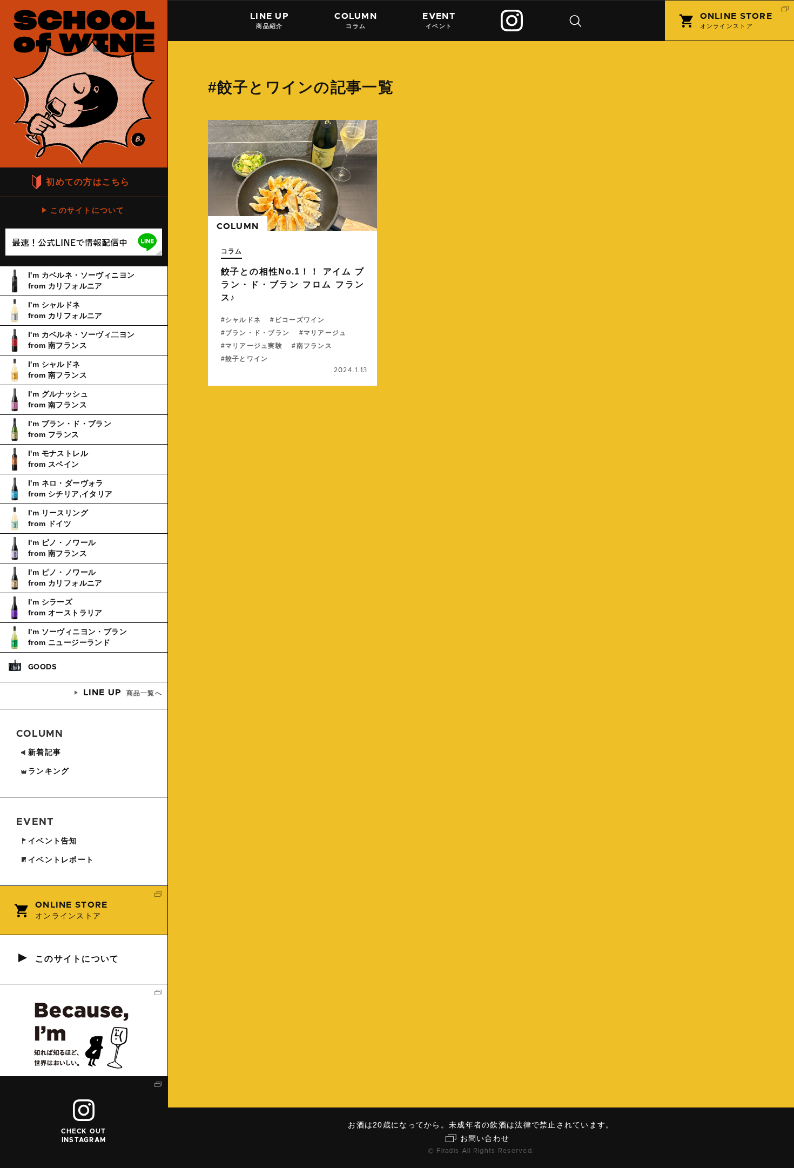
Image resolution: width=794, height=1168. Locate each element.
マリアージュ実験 (253, 346)
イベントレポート (61, 859)
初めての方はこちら (88, 181)
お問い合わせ (485, 1138)
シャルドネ (243, 320)
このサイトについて (87, 210)
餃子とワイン (246, 359)
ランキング (48, 771)
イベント (438, 20)
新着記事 (44, 752)
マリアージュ (325, 333)
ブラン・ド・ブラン (257, 333)
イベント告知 (53, 840)
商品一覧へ (122, 692)
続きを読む (293, 253)
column (238, 226)
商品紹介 (269, 20)
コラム (355, 20)
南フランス (314, 346)
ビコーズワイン (300, 320)
